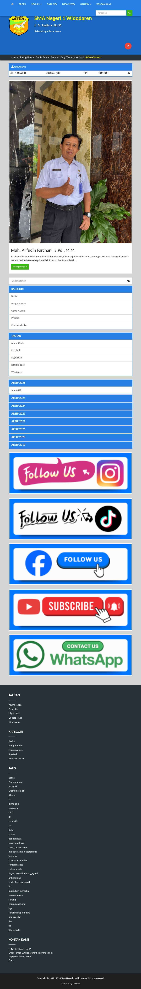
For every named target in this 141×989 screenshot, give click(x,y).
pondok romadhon (18, 860)
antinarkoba (15, 878)
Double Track (18, 365)
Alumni (12, 795)
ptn (10, 825)
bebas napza (15, 839)
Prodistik (15, 350)
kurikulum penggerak (19, 882)
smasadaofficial (16, 843)
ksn (10, 799)
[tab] (70, 383)
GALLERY (85, 4)
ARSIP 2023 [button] (18, 413)
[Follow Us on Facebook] (70, 564)
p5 (10, 926)
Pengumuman (18, 303)
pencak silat (15, 917)
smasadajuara (16, 895)
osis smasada (15, 869)
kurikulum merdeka (19, 891)
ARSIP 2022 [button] (18, 421)
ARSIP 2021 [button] (18, 429)
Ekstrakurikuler (19, 325)
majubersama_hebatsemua (23, 852)
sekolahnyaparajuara (19, 913)
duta (11, 830)
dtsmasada (14, 930)
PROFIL (22, 4)
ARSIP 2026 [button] (18, 383)
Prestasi (15, 318)
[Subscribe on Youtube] (70, 610)
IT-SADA (76, 983)
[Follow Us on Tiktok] (70, 519)
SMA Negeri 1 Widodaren (73, 978)
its (10, 817)
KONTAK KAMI (103, 4)
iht (10, 886)
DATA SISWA (68, 4)
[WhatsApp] (70, 655)
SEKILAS (35, 4)
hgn (11, 908)
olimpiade (14, 804)
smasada (13, 808)
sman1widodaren (18, 847)
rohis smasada (16, 865)
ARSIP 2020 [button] (18, 437)
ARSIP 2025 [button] (18, 398)
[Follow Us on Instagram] (70, 473)
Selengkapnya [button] (19, 267)
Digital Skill (16, 358)
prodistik (13, 821)
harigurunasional (17, 904)
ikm (10, 921)
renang (12, 900)
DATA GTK (52, 4)
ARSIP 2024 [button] (18, 406)
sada (11, 812)
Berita (14, 296)
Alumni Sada (17, 343)
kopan (12, 834)
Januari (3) (16, 390)
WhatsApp (16, 372)
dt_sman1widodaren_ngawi (23, 873)
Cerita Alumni (18, 311)
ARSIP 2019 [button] (18, 445)
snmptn (13, 856)
